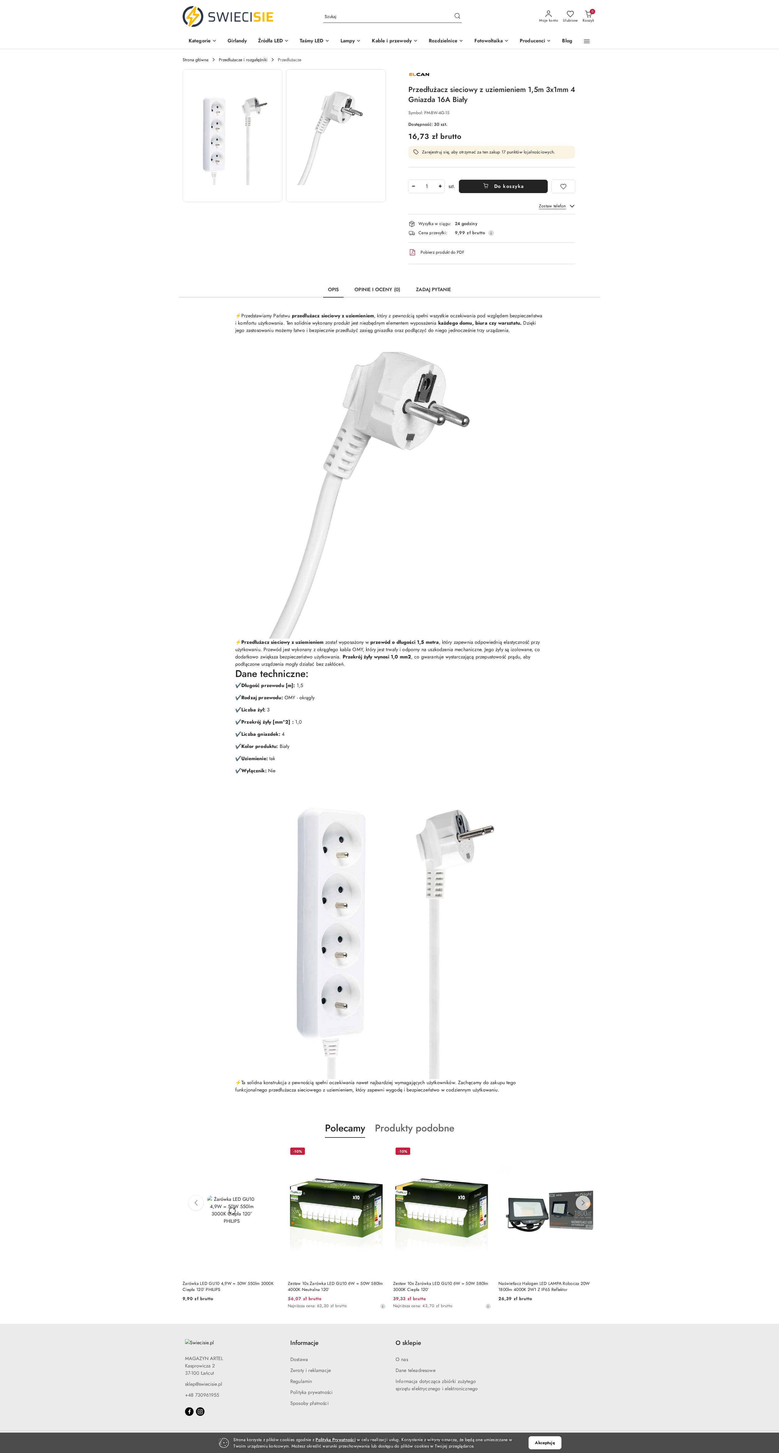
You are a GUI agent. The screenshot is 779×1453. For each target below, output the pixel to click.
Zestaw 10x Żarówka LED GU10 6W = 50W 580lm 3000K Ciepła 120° (440, 1286)
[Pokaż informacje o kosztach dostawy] (491, 233)
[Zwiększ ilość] (440, 186)
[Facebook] (189, 1411)
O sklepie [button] (408, 1342)
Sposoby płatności (309, 1403)
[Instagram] (200, 1411)
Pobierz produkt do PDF (442, 252)
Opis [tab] (333, 289)
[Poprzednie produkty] (195, 1203)
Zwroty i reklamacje (310, 1370)
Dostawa (299, 1359)
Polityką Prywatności (336, 1440)
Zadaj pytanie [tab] (433, 289)
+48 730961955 (202, 1394)
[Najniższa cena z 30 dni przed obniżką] (383, 1306)
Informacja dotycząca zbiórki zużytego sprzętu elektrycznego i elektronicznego (437, 1385)
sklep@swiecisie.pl (203, 1384)
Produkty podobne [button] (414, 1128)
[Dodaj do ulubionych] (563, 186)
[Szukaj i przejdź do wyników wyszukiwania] (457, 16)
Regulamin (301, 1381)
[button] (202, 41)
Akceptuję (545, 1443)
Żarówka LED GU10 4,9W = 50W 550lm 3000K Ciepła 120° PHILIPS (228, 1286)
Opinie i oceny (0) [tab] (377, 289)
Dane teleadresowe (415, 1370)
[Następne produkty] (583, 1203)
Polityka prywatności (311, 1392)
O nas (402, 1359)
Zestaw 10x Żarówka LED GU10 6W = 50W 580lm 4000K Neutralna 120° (335, 1286)
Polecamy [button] (345, 1128)
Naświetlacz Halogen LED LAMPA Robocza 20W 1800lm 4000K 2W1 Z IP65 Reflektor (544, 1286)
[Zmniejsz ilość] (413, 186)
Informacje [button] (304, 1342)
